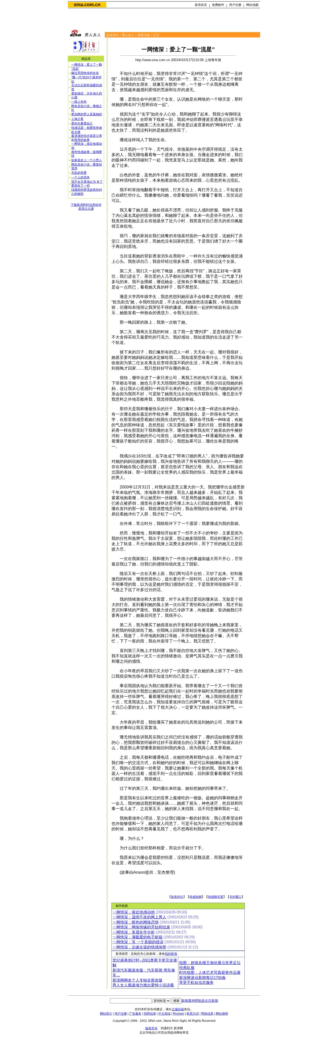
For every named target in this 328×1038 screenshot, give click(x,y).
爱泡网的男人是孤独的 (86, 114)
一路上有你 (79, 101)
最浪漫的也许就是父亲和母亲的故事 (86, 138)
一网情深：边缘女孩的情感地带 (139, 947)
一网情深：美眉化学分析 (133, 932)
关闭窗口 (235, 897)
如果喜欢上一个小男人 (86, 160)
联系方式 (193, 1013)
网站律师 (222, 1013)
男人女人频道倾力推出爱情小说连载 (143, 985)
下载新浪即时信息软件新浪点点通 (86, 207)
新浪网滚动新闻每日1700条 (202, 978)
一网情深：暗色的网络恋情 (135, 922)
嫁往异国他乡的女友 (85, 73)
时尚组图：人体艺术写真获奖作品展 (210, 972)
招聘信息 (150, 1013)
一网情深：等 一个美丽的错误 (137, 942)
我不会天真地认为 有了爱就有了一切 (87, 184)
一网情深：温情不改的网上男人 (139, 917)
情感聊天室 (215, 897)
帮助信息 (207, 1013)
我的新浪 (171, 954)
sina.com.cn (87, 4)
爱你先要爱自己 (82, 123)
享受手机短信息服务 (196, 983)
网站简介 (106, 1013)
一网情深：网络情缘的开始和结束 (141, 927)
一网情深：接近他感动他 (133, 912)
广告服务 (135, 1013)
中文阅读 (164, 1013)
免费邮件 (218, 5)
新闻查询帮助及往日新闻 (199, 1001)
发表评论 (177, 897)
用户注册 (235, 5)
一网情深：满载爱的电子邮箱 (137, 937)
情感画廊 (195, 897)
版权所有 (151, 1028)
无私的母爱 (79, 173)
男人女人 (128, 35)
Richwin (178, 1013)
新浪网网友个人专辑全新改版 (137, 980)
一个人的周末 (80, 177)
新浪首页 (201, 5)
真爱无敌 (144, 35)
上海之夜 (77, 119)
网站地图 (252, 5)
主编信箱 (178, 1009)
